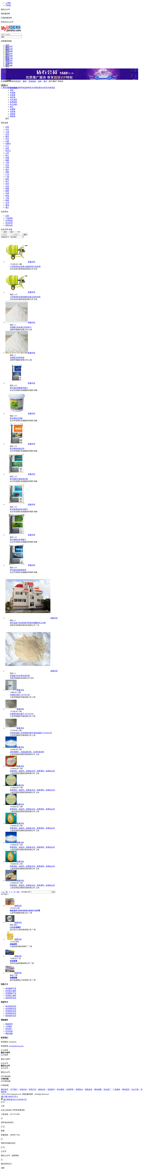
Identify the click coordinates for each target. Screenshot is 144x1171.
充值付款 (23, 1089)
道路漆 (12, 114)
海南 (7, 179)
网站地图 (9, 1033)
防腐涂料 (13, 102)
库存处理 (9, 223)
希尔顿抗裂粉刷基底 (18, 570)
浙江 (7, 155)
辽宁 (7, 146)
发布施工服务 (10, 991)
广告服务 (116, 1089)
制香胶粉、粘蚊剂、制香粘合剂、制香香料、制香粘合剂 (32, 771)
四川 (7, 181)
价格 (10, 229)
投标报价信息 (10, 1016)
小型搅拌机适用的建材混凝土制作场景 (25, 297)
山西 (7, 141)
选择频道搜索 (6, 41)
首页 (19, 81)
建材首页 (9, 46)
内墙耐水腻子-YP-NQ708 (20, 695)
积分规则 (60, 1089)
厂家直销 (9, 218)
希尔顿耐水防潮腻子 (18, 540)
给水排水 (9, 53)
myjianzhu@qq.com (16, 1046)
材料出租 (9, 225)
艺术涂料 (13, 100)
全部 (7, 127)
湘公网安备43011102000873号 (15, 1099)
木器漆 (12, 111)
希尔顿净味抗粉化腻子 (19, 509)
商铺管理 (9, 1024)
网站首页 (4, 1089)
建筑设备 (9, 65)
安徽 (7, 158)
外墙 (35, 88)
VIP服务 (8, 1026)
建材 (24, 81)
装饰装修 (9, 51)
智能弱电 (9, 61)
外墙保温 (51, 88)
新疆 (7, 200)
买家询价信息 (10, 998)
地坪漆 (12, 97)
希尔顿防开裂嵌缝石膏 (19, 479)
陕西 (7, 191)
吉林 (7, 148)
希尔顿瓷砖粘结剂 (17, 448)
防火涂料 (13, 104)
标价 (5, 232)
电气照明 (9, 56)
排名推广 (9, 1029)
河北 (7, 139)
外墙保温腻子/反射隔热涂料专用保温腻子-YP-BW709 (31, 733)
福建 (7, 160)
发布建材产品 (10, 988)
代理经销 (9, 220)
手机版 (8, 5)
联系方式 (32, 1089)
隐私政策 (88, 1089)
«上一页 (4, 892)
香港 (7, 205)
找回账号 (51, 1089)
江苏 (7, 153)
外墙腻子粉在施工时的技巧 (21, 327)
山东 (7, 165)
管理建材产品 (10, 993)
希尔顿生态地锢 (16, 418)
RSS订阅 (135, 1089)
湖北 (7, 170)
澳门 (7, 207)
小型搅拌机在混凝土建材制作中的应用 (25, 266)
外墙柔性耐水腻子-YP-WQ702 (22, 714)
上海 (7, 132)
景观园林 (9, 63)
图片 (12, 232)
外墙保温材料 (17, 88)
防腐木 (39, 88)
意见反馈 (9, 1031)
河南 (7, 167)
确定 (25, 234)
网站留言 (125, 1089)
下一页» (16, 892)
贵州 (7, 184)
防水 (31, 88)
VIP (18, 232)
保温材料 (26, 88)
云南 (7, 186)
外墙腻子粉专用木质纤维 (20, 676)
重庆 (7, 136)
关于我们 (13, 1089)
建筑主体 (9, 49)
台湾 (7, 203)
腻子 (45, 81)
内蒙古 (8, 143)
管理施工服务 (10, 995)
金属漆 (12, 109)
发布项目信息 (10, 1006)
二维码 (8, 3)
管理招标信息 (10, 1013)
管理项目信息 (10, 1011)
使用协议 (79, 1089)
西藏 (7, 188)
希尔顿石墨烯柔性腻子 (19, 388)
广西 (7, 177)
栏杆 (46, 88)
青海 (7, 196)
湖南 (7, 172)
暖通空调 (9, 58)
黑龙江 (8, 151)
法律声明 (69, 1089)
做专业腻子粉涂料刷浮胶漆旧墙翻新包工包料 (28, 623)
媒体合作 (41, 1089)
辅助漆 (12, 116)
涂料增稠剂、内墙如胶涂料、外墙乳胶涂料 (27, 752)
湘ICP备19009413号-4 (9, 1096)
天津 (7, 134)
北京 (7, 129)
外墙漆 (12, 92)
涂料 (40, 81)
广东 (7, 174)
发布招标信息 (10, 1009)
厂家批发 (4, 88)
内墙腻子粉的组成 (17, 357)
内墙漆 (12, 95)
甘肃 (7, 193)
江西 (7, 162)
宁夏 (7, 198)
